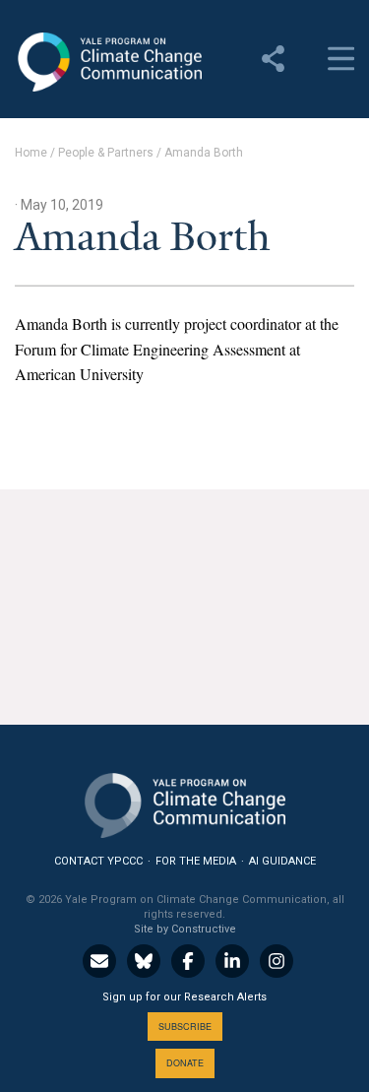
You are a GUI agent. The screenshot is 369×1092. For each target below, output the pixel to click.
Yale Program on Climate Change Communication (108, 62)
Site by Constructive (185, 929)
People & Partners (106, 153)
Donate (185, 1063)
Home (31, 153)
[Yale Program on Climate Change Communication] (185, 801)
